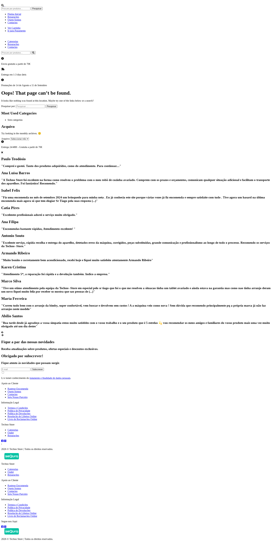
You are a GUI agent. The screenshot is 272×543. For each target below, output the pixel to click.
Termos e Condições (18, 408)
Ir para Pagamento (17, 30)
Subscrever (37, 369)
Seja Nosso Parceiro (18, 397)
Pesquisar (36, 8)
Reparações (13, 17)
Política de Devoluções (19, 413)
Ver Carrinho (14, 28)
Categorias (13, 41)
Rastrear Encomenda (18, 388)
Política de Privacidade (19, 410)
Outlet (11, 432)
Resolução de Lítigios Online (22, 416)
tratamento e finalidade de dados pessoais (50, 378)
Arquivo (5, 138)
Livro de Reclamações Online (22, 419)
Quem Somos (14, 19)
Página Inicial (14, 14)
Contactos (12, 22)
